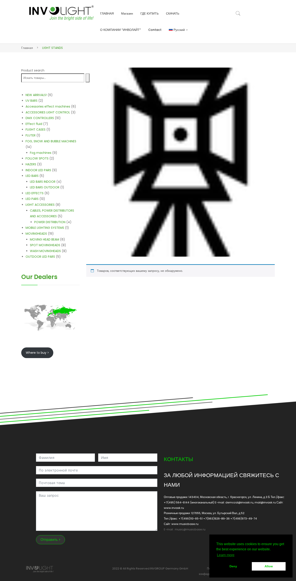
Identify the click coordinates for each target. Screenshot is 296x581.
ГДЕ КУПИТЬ (149, 13)
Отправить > (50, 539)
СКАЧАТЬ (172, 13)
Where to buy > (37, 352)
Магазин (127, 13)
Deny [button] (233, 566)
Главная (27, 48)
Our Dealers (39, 277)
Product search (32, 70)
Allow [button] (269, 566)
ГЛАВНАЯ (107, 13)
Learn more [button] (225, 555)
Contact (154, 30)
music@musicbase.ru (190, 529)
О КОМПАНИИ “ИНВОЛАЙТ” (120, 30)
